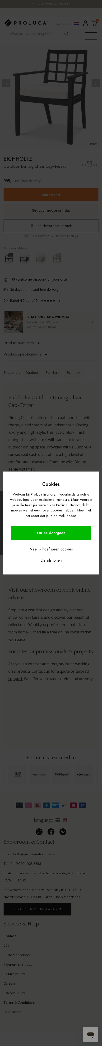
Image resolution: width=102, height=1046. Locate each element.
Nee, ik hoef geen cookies (51, 549)
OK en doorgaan (51, 532)
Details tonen (51, 560)
